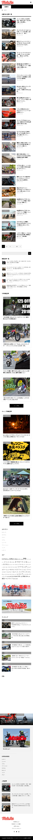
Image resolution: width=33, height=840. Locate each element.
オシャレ (12, 562)
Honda (21, 559)
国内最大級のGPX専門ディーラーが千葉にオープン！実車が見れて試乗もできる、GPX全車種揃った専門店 (19, 286)
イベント (6, 562)
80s (8, 559)
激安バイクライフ (7, 578)
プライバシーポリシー (16, 828)
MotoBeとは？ (16, 821)
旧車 (27, 576)
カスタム (4, 534)
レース (25, 574)
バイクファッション (20, 569)
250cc (16, 559)
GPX (19, 559)
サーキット (22, 564)
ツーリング (22, 567)
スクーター (5, 567)
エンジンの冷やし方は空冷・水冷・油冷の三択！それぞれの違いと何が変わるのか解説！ (19, 262)
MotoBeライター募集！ (16, 824)
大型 (21, 576)
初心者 (13, 576)
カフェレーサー (12, 564)
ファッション (5, 545)
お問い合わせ (16, 826)
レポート (4, 550)
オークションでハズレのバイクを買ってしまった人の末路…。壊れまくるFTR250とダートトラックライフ (18, 280)
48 (16, 246)
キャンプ (17, 564)
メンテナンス (23, 572)
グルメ (3, 537)
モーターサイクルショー (11, 574)
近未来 (16, 578)
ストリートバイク (12, 567)
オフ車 (25, 562)
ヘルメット (15, 572)
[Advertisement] (16, 694)
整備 (24, 576)
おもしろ (4, 532)
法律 (29, 576)
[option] (8, 719)
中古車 (7, 576)
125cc (11, 559)
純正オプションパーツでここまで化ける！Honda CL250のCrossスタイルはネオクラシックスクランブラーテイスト (19, 274)
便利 (10, 576)
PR (24, 558)
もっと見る (16, 405)
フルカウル (8, 572)
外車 (18, 576)
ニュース (4, 542)
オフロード (19, 562)
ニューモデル (10, 569)
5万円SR (4, 559)
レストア (20, 574)
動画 (16, 576)
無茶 (14, 578)
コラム (3, 540)
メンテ (3, 547)
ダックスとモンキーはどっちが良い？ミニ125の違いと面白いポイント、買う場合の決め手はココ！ (18, 268)
